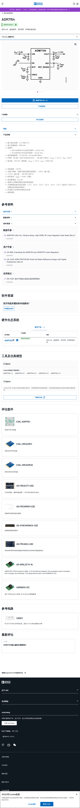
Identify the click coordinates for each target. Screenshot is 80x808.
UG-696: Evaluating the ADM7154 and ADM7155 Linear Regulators (33, 252)
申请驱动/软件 (9, 308)
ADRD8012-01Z (22, 587)
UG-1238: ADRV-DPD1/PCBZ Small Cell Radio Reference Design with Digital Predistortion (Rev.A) (36, 260)
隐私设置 (5, 773)
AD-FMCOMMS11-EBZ (25, 506)
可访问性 (5, 765)
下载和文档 (38, 397)
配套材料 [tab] (7, 217)
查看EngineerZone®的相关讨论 (12, 673)
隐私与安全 (5, 782)
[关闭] (76, 794)
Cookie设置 (5, 790)
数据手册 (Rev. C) (42, 100)
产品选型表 (41, 106)
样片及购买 (40, 119)
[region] (40, 799)
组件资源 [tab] (8, 223)
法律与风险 (5, 757)
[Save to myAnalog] (13, 340)
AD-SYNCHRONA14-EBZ (27, 525)
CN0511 (19, 618)
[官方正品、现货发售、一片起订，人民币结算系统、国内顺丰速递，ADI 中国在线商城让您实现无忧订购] (40, 10)
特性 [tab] (5, 129)
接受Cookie (46, 804)
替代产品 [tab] (39, 327)
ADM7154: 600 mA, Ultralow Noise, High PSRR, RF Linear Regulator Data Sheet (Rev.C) (41, 235)
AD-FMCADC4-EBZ (24, 544)
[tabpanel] (40, 167)
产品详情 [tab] (6, 135)
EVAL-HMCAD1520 (24, 465)
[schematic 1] (40, 66)
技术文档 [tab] (7, 211)
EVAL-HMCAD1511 (24, 444)
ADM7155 (8, 340)
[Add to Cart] (17, 340)
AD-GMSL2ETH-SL (24, 564)
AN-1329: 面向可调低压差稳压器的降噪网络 (23, 279)
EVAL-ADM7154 (23, 421)
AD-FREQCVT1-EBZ (25, 485)
